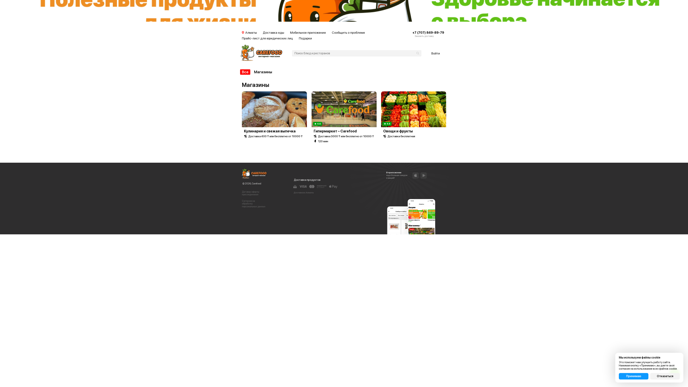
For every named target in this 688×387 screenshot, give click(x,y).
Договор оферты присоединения (250, 193)
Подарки (305, 38)
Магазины (263, 72)
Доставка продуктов (307, 179)
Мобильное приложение (308, 32)
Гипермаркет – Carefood (335, 131)
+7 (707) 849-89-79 (428, 32)
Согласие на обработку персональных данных (253, 204)
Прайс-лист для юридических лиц (267, 38)
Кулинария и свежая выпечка (270, 131)
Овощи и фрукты (398, 131)
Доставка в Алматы (304, 192)
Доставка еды (273, 32)
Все (245, 72)
